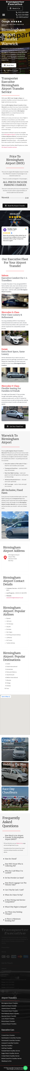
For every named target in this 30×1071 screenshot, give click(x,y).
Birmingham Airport (9, 134)
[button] (4, 15)
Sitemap (4, 951)
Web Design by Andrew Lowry (15, 1069)
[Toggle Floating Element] (25, 1068)
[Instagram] (7, 991)
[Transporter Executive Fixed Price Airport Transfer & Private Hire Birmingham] (15, 3)
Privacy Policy (5, 947)
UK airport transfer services (9, 147)
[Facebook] (3, 991)
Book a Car (20, 843)
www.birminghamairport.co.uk (14, 597)
